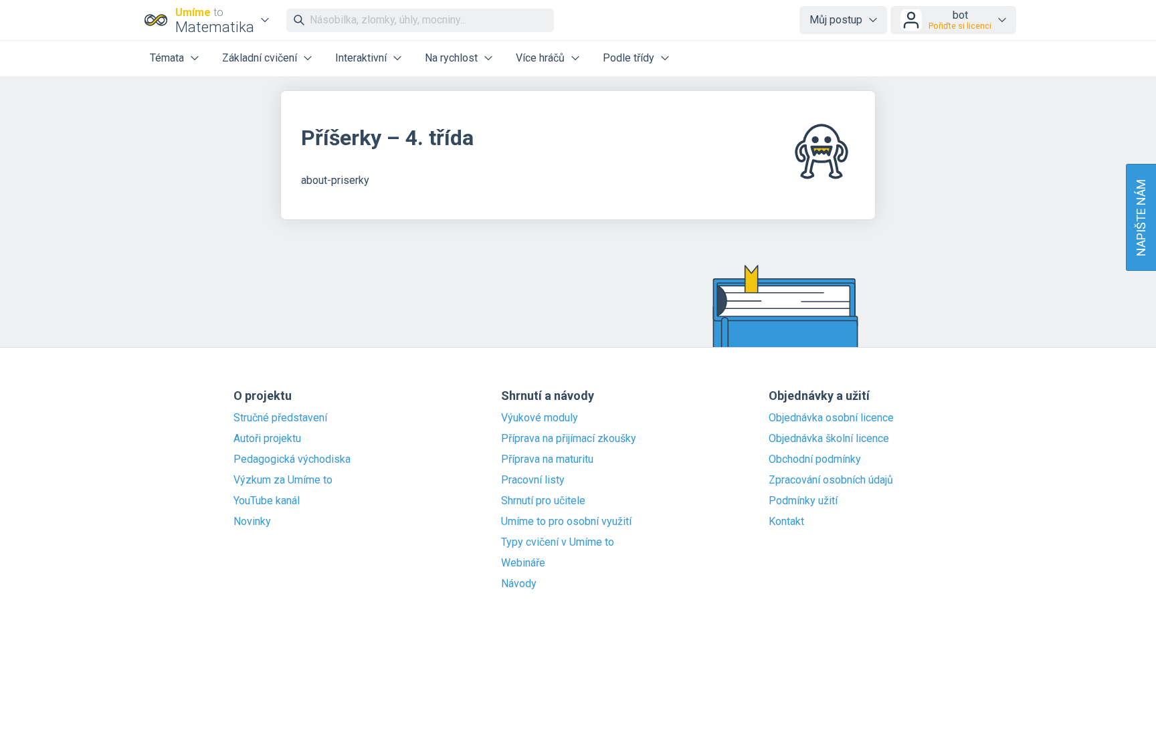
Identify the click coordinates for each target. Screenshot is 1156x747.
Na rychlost (451, 57)
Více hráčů (540, 57)
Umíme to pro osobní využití (566, 522)
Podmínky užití (803, 501)
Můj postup (835, 19)
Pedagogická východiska (292, 459)
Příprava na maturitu (547, 459)
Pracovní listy (533, 480)
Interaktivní (361, 57)
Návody (519, 584)
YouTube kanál (266, 501)
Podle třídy (628, 57)
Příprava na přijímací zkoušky (568, 439)
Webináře (523, 563)
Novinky (252, 522)
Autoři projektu (267, 439)
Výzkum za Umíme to (282, 480)
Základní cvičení (259, 57)
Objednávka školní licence (829, 439)
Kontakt (786, 522)
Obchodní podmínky (815, 459)
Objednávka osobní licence (831, 418)
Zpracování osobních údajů (831, 480)
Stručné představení (280, 418)
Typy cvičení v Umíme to (557, 542)
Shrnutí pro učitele (543, 501)
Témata (167, 57)
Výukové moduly (539, 418)
